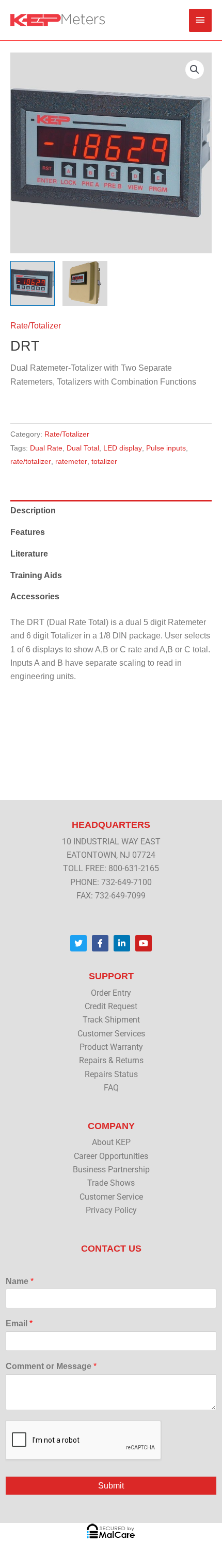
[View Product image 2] (84, 283)
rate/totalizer (30, 461)
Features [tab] (27, 532)
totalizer (104, 461)
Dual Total (83, 448)
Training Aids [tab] (36, 575)
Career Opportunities (111, 1156)
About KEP (111, 1142)
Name (20, 1281)
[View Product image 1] (32, 283)
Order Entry (111, 993)
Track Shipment (111, 1020)
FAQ (111, 1088)
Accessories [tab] (34, 596)
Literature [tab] (29, 553)
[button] (194, 69)
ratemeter (71, 461)
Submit (111, 1485)
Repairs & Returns (111, 1060)
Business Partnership (111, 1169)
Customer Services (111, 1033)
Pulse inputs (166, 448)
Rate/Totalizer (35, 325)
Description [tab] (33, 510)
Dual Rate (46, 448)
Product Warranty (111, 1047)
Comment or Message (51, 1366)
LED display (122, 448)
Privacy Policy (111, 1210)
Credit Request (111, 1006)
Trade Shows (111, 1183)
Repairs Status (111, 1074)
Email (19, 1323)
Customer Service (111, 1197)
